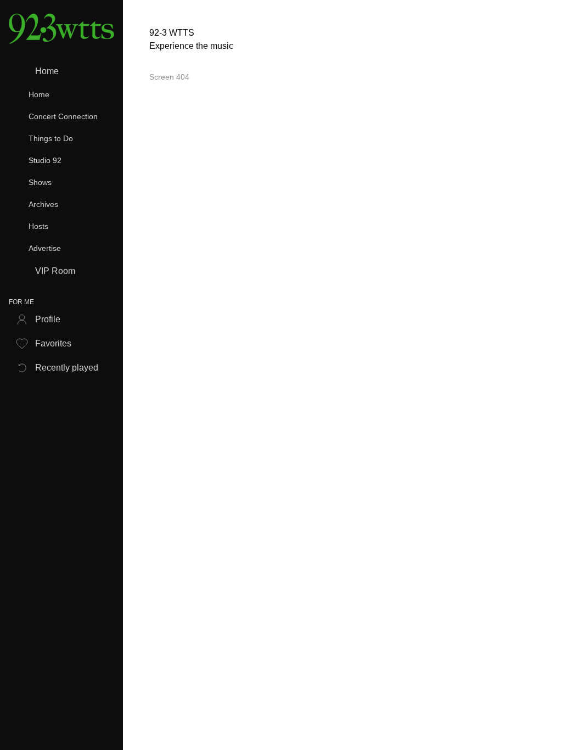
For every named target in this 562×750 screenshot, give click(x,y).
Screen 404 (169, 76)
